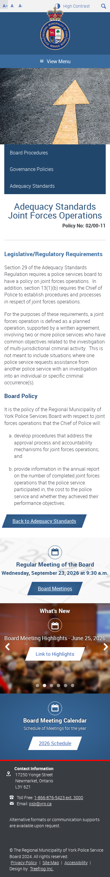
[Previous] (5, 647)
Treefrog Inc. (41, 869)
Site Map (50, 862)
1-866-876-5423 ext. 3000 (58, 797)
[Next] (104, 647)
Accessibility (76, 862)
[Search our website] (104, 5)
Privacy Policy (24, 862)
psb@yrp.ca (40, 803)
